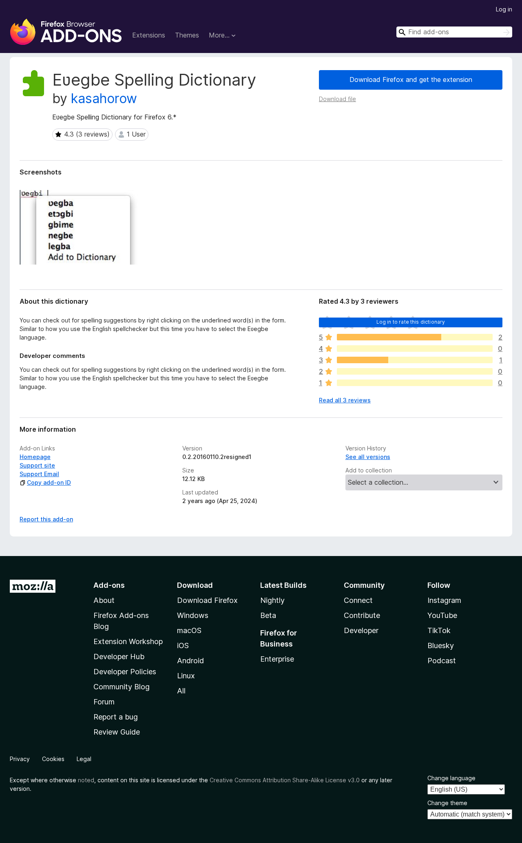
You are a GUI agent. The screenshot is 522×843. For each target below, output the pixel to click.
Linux (186, 675)
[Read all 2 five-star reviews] (415, 337)
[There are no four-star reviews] (415, 348)
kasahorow (104, 98)
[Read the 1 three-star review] (415, 360)
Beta (268, 615)
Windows (192, 615)
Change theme (447, 802)
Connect (358, 600)
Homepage (35, 456)
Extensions (148, 35)
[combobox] (454, 32)
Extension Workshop (128, 641)
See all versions (367, 456)
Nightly (272, 600)
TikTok (439, 630)
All (181, 690)
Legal (84, 758)
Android (190, 660)
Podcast (441, 660)
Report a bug (115, 717)
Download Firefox (207, 600)
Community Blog (121, 686)
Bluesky (440, 645)
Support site (37, 465)
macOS (189, 630)
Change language (451, 778)
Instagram (444, 600)
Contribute (362, 615)
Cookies (53, 758)
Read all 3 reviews (345, 400)
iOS (183, 645)
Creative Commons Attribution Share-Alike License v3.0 (285, 780)
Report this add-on (46, 519)
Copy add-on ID (49, 482)
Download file (337, 98)
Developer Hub (118, 656)
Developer (361, 630)
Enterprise (277, 659)
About (104, 600)
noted (86, 780)
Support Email (39, 473)
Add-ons (109, 585)
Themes (187, 35)
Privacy (20, 758)
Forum (104, 701)
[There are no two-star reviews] (415, 371)
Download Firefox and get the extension (410, 79)
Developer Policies (124, 671)
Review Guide (116, 732)
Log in (504, 9)
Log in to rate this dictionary (410, 322)
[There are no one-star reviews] (415, 383)
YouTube (442, 615)
